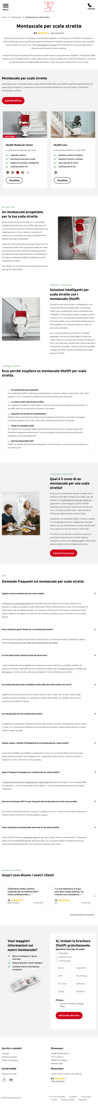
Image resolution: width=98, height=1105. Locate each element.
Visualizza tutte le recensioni (82, 914)
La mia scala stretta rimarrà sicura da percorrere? (24, 655)
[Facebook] (4, 1079)
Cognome (81, 968)
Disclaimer (73, 1097)
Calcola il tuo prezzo (63, 553)
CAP (60, 975)
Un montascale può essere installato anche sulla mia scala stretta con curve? (36, 684)
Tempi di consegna (10, 1060)
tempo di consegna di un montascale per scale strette (26, 782)
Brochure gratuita (9, 1057)
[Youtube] (11, 1079)
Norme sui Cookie (67, 1100)
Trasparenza (82, 1100)
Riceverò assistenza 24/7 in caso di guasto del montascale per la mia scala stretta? (39, 801)
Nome (61, 968)
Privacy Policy (86, 1097)
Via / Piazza (81, 977)
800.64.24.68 (77, 541)
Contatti (5, 1053)
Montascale (16, 17)
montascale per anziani (46, 45)
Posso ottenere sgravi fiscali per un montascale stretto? (27, 629)
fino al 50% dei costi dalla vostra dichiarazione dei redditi (33, 643)
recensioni (57, 33)
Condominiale (64, 961)
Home (4, 17)
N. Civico (62, 983)
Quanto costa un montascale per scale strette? (23, 593)
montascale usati (30, 837)
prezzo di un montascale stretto (16, 603)
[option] (25, 896)
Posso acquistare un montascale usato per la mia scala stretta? (30, 827)
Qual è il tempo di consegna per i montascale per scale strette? (30, 772)
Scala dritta (63, 953)
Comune (80, 983)
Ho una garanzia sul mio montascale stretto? (22, 714)
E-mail (61, 991)
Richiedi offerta (13, 100)
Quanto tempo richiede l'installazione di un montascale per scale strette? (35, 743)
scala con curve (67, 669)
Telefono (80, 991)
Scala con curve (65, 957)
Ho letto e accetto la (72, 1004)
